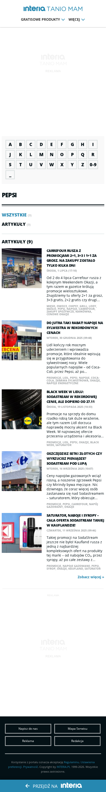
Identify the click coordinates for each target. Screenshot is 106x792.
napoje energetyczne (62, 383)
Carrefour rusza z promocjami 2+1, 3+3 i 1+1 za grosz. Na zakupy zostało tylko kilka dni (72, 258)
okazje (95, 380)
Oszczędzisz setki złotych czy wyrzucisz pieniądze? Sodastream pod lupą (74, 458)
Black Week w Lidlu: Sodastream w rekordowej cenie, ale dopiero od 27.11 (72, 396)
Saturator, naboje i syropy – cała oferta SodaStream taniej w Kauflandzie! (75, 520)
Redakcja (77, 741)
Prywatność (30, 767)
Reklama (28, 741)
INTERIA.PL (64, 767)
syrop (51, 568)
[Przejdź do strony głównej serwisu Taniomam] (65, 9)
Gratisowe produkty (40, 19)
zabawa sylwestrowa (71, 380)
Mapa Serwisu (77, 728)
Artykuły (14, 224)
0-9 (93, 164)
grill (83, 306)
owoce (62, 306)
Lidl (66, 378)
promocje (54, 378)
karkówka (83, 311)
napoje (72, 309)
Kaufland (75, 568)
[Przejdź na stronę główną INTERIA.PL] (34, 8)
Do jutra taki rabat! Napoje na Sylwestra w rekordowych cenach (75, 327)
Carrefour (87, 309)
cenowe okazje (58, 314)
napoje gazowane (76, 566)
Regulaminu (71, 762)
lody (92, 306)
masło (51, 309)
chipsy (73, 306)
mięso (51, 306)
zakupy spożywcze (60, 311)
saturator (63, 445)
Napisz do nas (28, 728)
